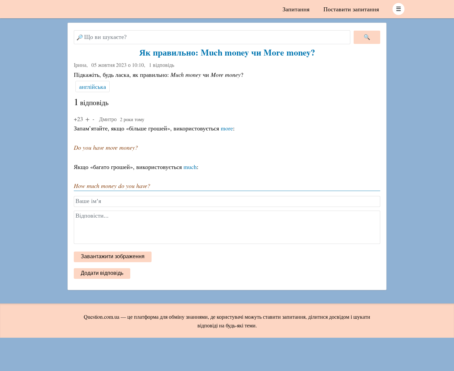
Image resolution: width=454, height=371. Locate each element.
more (227, 128)
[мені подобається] (87, 119)
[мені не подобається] (93, 119)
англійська (92, 87)
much (190, 167)
